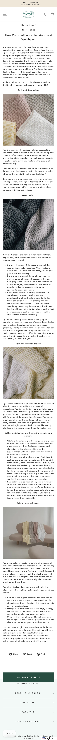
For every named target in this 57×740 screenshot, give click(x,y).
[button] (49, 738)
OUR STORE (28, 702)
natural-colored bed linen (14, 635)
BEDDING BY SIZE (28, 683)
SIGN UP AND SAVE (28, 721)
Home (24, 25)
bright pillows (16, 638)
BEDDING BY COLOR (27, 693)
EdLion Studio (33, 736)
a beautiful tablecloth (17, 641)
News (31, 25)
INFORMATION (27, 712)
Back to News (30, 677)
